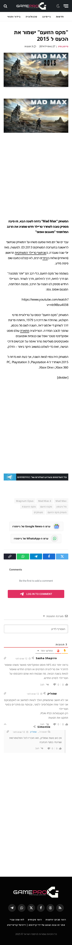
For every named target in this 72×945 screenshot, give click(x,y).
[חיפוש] (6, 6)
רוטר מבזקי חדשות (56, 919)
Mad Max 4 (44, 501)
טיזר (45, 258)
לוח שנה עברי (17, 919)
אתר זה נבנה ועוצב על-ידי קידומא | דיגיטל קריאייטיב (36, 924)
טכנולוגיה (31, 16)
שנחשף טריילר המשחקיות (30, 252)
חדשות (60, 16)
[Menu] (66, 6)
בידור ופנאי (13, 16)
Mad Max (61, 501)
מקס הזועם (46, 506)
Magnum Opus (24, 501)
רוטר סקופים (35, 919)
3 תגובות (29, 46)
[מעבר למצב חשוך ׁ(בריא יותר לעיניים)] (58, 6)
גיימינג (46, 16)
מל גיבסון (61, 506)
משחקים (38, 512)
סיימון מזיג (63, 46)
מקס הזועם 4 (29, 506)
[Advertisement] (36, 176)
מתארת (24, 330)
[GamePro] (31, 6)
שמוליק (33, 731)
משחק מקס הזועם (57, 512)
